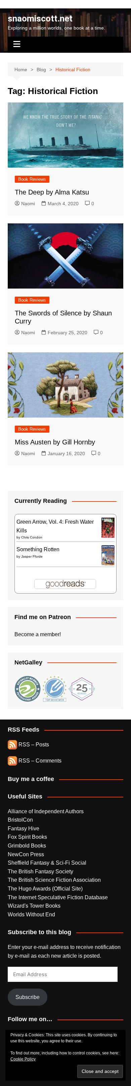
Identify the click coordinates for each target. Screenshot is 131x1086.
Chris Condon (31, 537)
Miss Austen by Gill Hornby (55, 442)
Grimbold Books (27, 846)
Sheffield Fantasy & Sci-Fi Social (47, 863)
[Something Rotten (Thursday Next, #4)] (108, 555)
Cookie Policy (23, 1059)
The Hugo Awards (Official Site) (45, 889)
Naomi (28, 203)
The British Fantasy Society (40, 871)
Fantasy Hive (23, 828)
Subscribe (27, 997)
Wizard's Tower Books (34, 906)
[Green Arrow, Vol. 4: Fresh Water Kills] (108, 527)
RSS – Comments (39, 761)
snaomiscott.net (40, 18)
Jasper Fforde (32, 556)
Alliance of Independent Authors (46, 811)
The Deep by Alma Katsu (52, 192)
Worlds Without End (31, 914)
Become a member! (37, 634)
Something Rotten (37, 549)
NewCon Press (26, 854)
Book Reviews (32, 179)
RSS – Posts (33, 744)
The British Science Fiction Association (54, 880)
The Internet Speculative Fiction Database (58, 897)
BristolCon (20, 820)
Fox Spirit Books (27, 837)
